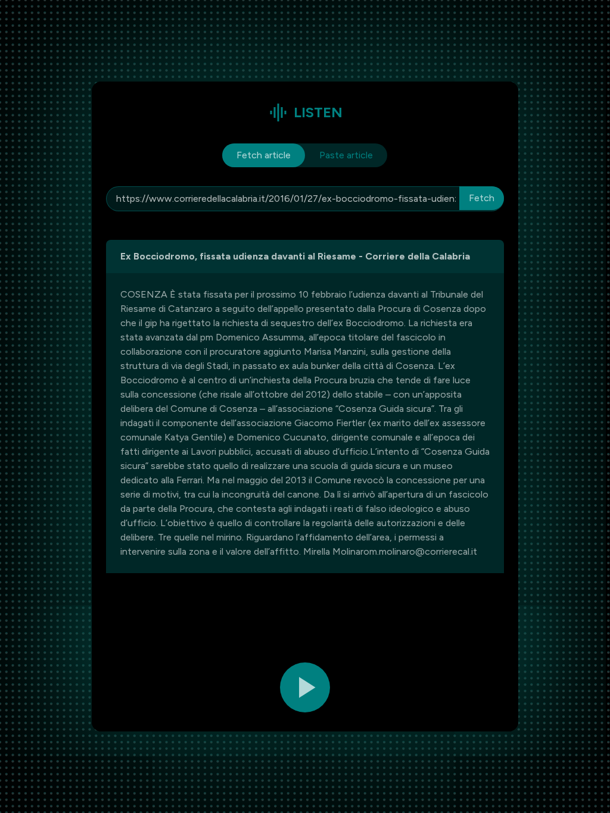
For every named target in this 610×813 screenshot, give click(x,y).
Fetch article (263, 155)
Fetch (481, 198)
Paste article (346, 155)
